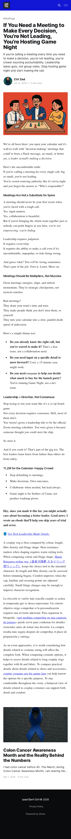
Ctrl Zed (19, 79)
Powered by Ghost (35, 814)
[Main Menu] (65, 5)
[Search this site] (59, 5)
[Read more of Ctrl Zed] (8, 81)
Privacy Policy (36, 806)
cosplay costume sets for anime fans (24, 673)
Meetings (9, 18)
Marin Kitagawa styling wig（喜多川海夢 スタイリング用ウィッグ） (34, 561)
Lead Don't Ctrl (30, 799)
